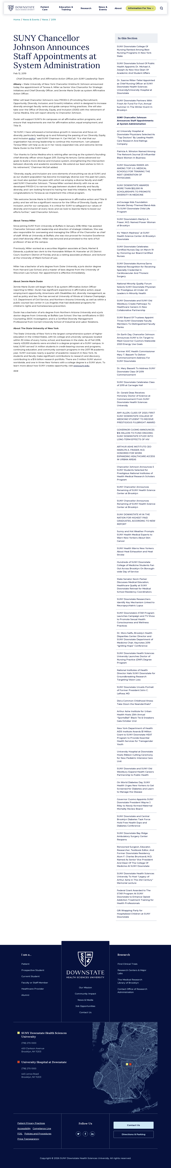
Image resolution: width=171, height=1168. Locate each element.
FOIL (19, 1133)
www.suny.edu (81, 365)
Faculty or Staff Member (34, 982)
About (118, 8)
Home (16, 19)
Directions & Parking (133, 1134)
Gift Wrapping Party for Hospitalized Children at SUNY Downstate (133, 913)
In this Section (127, 38)
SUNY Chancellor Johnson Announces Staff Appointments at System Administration (135, 120)
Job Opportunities (85, 1006)
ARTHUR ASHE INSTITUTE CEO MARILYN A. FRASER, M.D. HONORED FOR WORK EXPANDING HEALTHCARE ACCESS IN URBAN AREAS (136, 453)
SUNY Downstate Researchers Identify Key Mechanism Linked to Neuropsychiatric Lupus (135, 602)
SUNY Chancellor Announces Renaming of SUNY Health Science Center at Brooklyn (136, 490)
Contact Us (85, 1012)
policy (32, 138)
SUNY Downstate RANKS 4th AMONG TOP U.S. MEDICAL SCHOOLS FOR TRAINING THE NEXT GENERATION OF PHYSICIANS (133, 171)
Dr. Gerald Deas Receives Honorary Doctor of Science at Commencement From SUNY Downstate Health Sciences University (133, 399)
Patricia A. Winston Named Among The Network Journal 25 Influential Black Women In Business (136, 154)
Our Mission (85, 987)
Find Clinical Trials (127, 964)
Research (86, 8)
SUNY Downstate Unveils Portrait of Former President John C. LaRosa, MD (135, 690)
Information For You (139, 8)
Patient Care (45, 8)
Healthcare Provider (32, 989)
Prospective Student (32, 970)
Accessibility (24, 1128)
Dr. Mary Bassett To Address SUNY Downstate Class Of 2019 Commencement (136, 371)
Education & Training (66, 8)
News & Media (85, 1000)
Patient (25, 964)
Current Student (30, 976)
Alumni (25, 995)
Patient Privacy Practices (31, 1123)
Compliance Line (42, 1128)
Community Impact (85, 993)
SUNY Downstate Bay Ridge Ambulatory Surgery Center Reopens (132, 836)
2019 (53, 19)
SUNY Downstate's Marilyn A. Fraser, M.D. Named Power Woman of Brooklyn (136, 222)
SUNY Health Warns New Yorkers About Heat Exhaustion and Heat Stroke (135, 551)
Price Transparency (28, 1139)
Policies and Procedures (37, 1133)
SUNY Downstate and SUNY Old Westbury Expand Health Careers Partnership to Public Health (135, 771)
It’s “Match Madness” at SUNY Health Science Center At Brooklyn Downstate (136, 236)
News (45, 19)
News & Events (103, 8)
